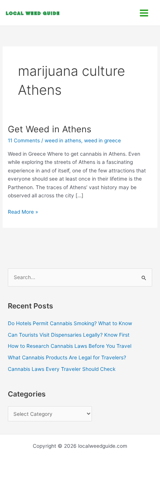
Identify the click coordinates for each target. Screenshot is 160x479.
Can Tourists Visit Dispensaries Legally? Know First (68, 335)
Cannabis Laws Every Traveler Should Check (61, 369)
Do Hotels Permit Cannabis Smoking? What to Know (70, 323)
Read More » (23, 211)
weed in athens (63, 140)
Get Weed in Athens (49, 129)
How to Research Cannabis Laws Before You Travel (69, 346)
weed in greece (102, 140)
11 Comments (24, 140)
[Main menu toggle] (144, 13)
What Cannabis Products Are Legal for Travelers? (67, 357)
